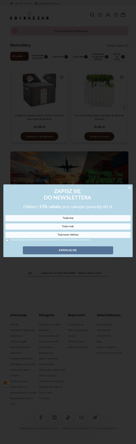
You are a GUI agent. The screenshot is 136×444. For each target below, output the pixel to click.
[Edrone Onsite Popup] (68, 222)
